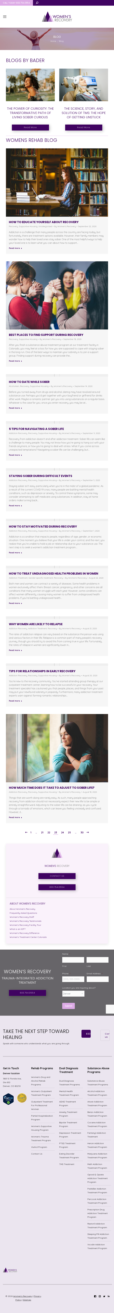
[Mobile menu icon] (5, 16)
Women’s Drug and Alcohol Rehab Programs (40, 1081)
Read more (14, 248)
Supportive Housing (28, 226)
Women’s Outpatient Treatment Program (41, 1093)
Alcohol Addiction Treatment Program (97, 1093)
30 (82, 832)
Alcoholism (14, 386)
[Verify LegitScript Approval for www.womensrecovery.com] (8, 1104)
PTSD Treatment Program (67, 1145)
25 (69, 832)
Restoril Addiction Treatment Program (97, 1225)
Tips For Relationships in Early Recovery (42, 671)
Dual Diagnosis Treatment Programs (69, 1083)
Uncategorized (45, 226)
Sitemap (27, 1300)
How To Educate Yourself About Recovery (44, 222)
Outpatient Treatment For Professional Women (42, 1105)
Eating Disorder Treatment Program (69, 1155)
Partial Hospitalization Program (42, 1117)
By (65, 226)
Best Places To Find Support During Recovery (46, 335)
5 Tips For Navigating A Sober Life (36, 429)
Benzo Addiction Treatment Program (97, 1114)
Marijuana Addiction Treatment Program (97, 1155)
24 (62, 832)
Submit (68, 1006)
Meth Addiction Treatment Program (97, 1166)
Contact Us (36, 1153)
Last (89, 966)
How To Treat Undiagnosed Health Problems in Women (53, 573)
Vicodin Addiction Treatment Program (97, 1246)
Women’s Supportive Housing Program (41, 1128)
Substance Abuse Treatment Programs (97, 1083)
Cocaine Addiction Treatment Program (97, 1124)
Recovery (13, 226)
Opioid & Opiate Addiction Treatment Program (97, 1178)
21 (42, 832)
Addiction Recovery (18, 433)
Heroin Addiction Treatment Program (97, 1145)
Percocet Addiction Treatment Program (97, 1201)
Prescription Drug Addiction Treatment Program (97, 1213)
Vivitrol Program (39, 1147)
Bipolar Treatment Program (68, 1124)
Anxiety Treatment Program (68, 1114)
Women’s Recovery (22, 1296)
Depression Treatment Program (70, 1135)
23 (55, 832)
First (64, 966)
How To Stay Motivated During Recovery (43, 526)
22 (49, 832)
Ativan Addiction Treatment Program (97, 1103)
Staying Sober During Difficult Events (40, 476)
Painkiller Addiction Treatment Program (97, 1190)
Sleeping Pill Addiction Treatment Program (98, 1236)
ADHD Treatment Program (67, 1103)
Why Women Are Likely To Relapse (35, 624)
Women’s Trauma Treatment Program (41, 1138)
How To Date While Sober (29, 382)
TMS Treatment (66, 1164)
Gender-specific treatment (40, 578)
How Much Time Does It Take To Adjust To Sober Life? (51, 788)
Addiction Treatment (18, 578)
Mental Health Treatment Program (69, 1093)
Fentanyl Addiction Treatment (96, 1135)
